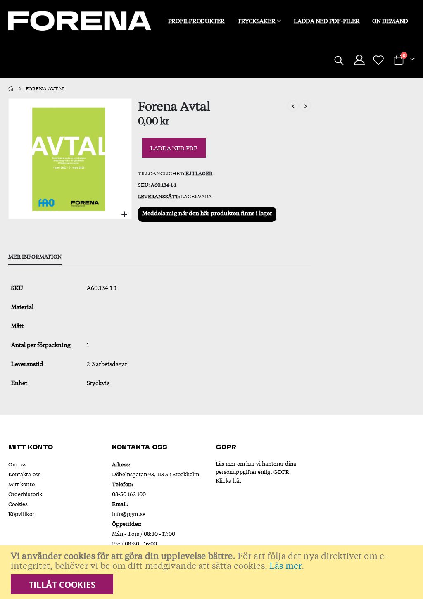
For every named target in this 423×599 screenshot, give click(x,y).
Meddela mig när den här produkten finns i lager (207, 213)
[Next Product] (305, 106)
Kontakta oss (24, 474)
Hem (11, 88)
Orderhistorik (25, 494)
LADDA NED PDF (173, 148)
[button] (124, 214)
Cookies (18, 504)
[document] (212, 572)
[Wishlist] (378, 60)
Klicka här (228, 480)
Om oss (17, 464)
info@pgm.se (128, 514)
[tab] (35, 257)
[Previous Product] (293, 106)
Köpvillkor (21, 514)
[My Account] (359, 60)
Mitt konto (21, 484)
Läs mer (285, 565)
